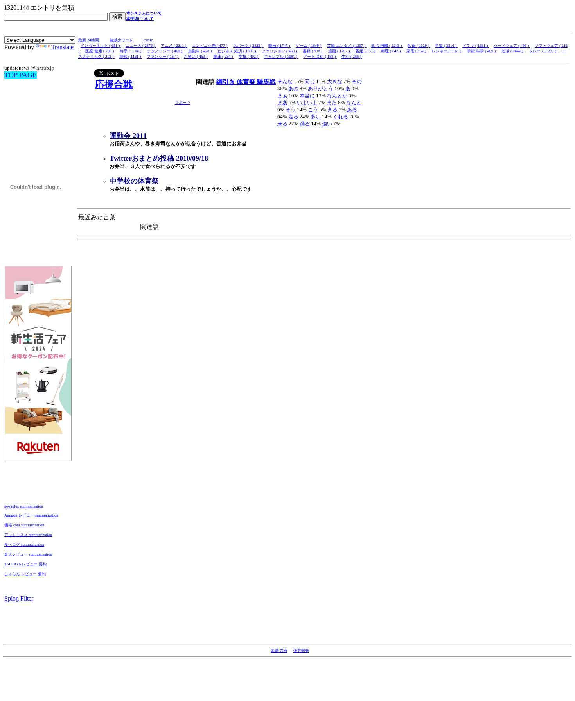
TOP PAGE (20, 75)
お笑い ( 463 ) (196, 56)
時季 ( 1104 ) (131, 51)
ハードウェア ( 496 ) (512, 45)
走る (293, 117)
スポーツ (182, 102)
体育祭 (247, 82)
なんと (353, 103)
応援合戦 (114, 84)
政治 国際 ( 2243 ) (387, 45)
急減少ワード (122, 40)
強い (327, 124)
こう (313, 110)
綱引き (226, 82)
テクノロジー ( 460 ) (165, 51)
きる (332, 110)
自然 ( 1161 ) (130, 56)
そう (291, 110)
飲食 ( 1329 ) (419, 45)
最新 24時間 (89, 40)
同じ (310, 81)
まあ (282, 103)
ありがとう (320, 88)
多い (316, 117)
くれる (340, 117)
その (357, 81)
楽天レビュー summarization (28, 554)
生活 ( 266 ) (351, 56)
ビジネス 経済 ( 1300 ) (237, 51)
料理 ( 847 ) (391, 51)
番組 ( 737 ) (366, 51)
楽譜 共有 (279, 650)
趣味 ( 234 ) (223, 56)
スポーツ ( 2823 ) (248, 45)
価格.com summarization (24, 525)
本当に (307, 95)
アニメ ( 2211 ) (174, 45)
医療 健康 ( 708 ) (100, 51)
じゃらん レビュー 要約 (25, 574)
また (332, 103)
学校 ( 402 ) (249, 56)
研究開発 (301, 650)
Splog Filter (18, 598)
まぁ (282, 95)
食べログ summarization (24, 544)
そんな (285, 81)
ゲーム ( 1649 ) (309, 45)
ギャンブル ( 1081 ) (281, 56)
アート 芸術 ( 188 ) (320, 56)
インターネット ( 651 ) (101, 45)
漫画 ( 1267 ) (339, 51)
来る (282, 124)
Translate (62, 47)
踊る (305, 124)
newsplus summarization (23, 506)
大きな (334, 81)
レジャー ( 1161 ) (447, 51)
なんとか (337, 95)
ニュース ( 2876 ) (141, 45)
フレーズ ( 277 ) (543, 51)
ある (352, 110)
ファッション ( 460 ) (280, 51)
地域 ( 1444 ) (512, 51)
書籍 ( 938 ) (313, 51)
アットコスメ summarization (28, 535)
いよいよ (307, 103)
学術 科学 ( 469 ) (482, 51)
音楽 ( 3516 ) (446, 45)
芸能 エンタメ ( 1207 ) (347, 45)
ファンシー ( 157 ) (163, 56)
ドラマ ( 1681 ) (475, 45)
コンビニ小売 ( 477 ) (210, 45)
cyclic (149, 40)
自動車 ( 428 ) (200, 51)
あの (293, 88)
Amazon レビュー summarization (31, 515)
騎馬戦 (266, 82)
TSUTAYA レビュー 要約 (25, 564)
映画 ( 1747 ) (279, 45)
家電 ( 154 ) (416, 51)
